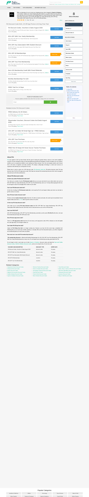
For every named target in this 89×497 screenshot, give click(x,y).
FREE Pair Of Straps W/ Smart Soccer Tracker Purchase (27, 148)
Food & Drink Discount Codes (40, 274)
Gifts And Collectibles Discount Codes (67, 270)
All (67, 24)
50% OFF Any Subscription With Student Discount (24, 45)
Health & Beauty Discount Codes (14, 274)
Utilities (29, 493)
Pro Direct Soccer (69, 61)
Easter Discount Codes (12, 270)
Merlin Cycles (69, 57)
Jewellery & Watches (13, 493)
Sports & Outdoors (35, 242)
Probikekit (68, 73)
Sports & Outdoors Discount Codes (15, 275)
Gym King (68, 77)
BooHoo (63, 4)
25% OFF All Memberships (17, 53)
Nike (75, 4)
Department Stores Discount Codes (15, 267)
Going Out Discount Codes (13, 268)
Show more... (74, 81)
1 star (18, 20)
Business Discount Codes (64, 274)
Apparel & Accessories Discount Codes (16, 272)
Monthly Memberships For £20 (18, 79)
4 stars (23, 20)
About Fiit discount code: (73, 90)
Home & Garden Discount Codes (40, 268)
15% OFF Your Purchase (16, 139)
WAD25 (60, 54)
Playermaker (20, 115)
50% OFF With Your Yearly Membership (21, 36)
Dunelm (56, 4)
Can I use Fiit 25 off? (74, 98)
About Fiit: (70, 89)
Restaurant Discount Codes (65, 272)
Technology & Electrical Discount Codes (42, 270)
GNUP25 (60, 63)
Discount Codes (70, 32)
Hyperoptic (60, 4)
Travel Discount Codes (64, 267)
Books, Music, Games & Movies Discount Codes (70, 268)
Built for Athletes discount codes (23, 244)
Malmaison (72, 4)
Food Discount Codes (38, 272)
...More (60, 20)
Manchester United (70, 53)
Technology (44, 493)
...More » (47, 30)
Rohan (67, 65)
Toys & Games (60, 493)
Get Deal (57, 28)
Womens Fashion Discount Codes (41, 267)
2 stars (20, 20)
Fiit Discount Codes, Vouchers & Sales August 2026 (25, 28)
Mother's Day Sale (40, 7)
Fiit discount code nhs (39, 169)
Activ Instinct (68, 41)
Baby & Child (75, 493)
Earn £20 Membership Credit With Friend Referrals (25, 70)
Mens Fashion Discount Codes (40, 275)
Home (8, 7)
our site (20, 199)
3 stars (21, 20)
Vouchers (68, 28)
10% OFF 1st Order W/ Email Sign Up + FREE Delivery (26, 131)
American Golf (69, 69)
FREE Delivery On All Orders (17, 112)
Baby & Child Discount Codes (65, 275)
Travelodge (78, 4)
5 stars (25, 20)
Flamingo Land (67, 4)
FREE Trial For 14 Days (16, 87)
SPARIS (60, 140)
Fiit (8, 159)
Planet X (67, 45)
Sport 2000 (68, 49)
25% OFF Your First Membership (19, 62)
